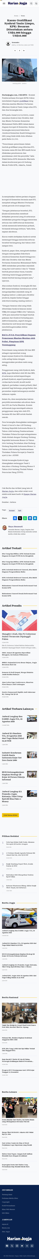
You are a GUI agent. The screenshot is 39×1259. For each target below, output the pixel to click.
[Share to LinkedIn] (30, 518)
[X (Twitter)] (12, 1246)
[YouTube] (22, 1246)
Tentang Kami (7, 1194)
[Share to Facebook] (15, 518)
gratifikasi (23, 101)
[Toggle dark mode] (36, 3)
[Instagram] (17, 1246)
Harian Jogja (8, 491)
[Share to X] (20, 518)
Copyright (6, 1202)
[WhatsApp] (32, 1246)
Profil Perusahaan (8, 1205)
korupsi (11, 510)
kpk (19, 510)
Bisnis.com (6, 1228)
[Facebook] (7, 1246)
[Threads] (27, 1246)
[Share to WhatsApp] (25, 518)
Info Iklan (5, 1213)
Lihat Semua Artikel (10, 815)
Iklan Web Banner (8, 1209)
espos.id (5, 1224)
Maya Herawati (15, 527)
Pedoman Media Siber (10, 1198)
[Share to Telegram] (35, 518)
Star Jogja (6, 1231)
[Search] (31, 3)
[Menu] (4, 3)
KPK (4, 373)
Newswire (15, 42)
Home (16, 16)
